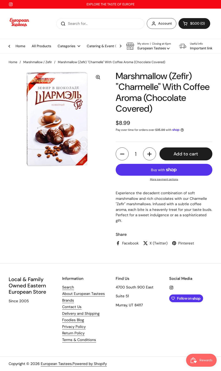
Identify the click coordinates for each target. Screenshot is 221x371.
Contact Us (72, 306)
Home (13, 62)
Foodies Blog (73, 320)
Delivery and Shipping (80, 313)
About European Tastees (83, 293)
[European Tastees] (19, 23)
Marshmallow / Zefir (37, 62)
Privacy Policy (74, 326)
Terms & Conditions (79, 339)
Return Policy (73, 333)
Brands (68, 300)
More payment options (164, 179)
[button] (194, 23)
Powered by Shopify (90, 363)
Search (68, 287)
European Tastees (56, 363)
